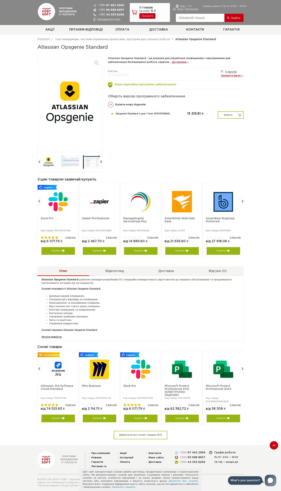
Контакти (195, 29)
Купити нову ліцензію (130, 105)
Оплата (122, 29)
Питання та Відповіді (98, 467)
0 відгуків (231, 72)
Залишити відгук (231, 76)
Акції (49, 29)
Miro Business (91, 386)
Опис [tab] (63, 271)
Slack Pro (47, 218)
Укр (189, 6)
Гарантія (231, 29)
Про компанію (100, 453)
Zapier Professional (95, 218)
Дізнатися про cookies (183, 481)
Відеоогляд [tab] (115, 271)
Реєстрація (191, 9)
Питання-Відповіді (86, 29)
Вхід (180, 9)
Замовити (147, 16)
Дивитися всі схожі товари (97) (140, 435)
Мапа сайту (156, 458)
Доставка (158, 29)
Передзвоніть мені (108, 19)
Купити (228, 115)
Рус (182, 6)
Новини (96, 458)
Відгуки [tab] (218, 271)
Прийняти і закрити (123, 487)
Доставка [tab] (166, 271)
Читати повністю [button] (51, 337)
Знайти (235, 18)
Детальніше (179, 62)
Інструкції (126, 458)
